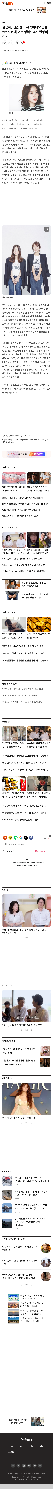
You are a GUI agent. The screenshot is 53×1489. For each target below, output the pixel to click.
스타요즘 (5, 985)
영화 (31, 1446)
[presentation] (21, 937)
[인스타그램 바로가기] (29, 1466)
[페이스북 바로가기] (13, 1466)
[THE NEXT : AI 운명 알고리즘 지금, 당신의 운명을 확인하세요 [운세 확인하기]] (26, 454)
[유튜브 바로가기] (24, 1466)
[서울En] (7, 3)
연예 (3, 22)
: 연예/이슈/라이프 (12, 1239)
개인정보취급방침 (26, 1474)
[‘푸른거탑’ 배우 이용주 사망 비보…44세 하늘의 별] (46, 1248)
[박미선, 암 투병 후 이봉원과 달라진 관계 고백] (46, 1262)
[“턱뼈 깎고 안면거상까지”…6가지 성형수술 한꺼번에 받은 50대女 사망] (46, 1276)
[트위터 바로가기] (18, 1466)
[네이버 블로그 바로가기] (40, 1466)
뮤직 (21, 1446)
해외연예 (5, 1078)
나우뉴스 (5, 1171)
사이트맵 (36, 1474)
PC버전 (43, 1474)
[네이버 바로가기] (35, 1466)
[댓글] (22, 42)
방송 (4, 890)
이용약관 (16, 1474)
